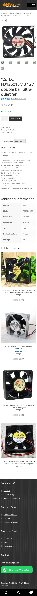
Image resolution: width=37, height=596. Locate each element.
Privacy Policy (9, 546)
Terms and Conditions (12, 498)
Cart (28, 590)
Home (5, 14)
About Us (7, 491)
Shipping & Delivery (11, 522)
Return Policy (8, 518)
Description (8, 141)
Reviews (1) (19, 141)
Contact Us (8, 539)
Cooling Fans (21, 14)
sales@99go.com (12, 563)
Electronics (12, 14)
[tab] (8, 141)
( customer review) (18, 99)
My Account (6, 592)
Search (18, 592)
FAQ (5, 542)
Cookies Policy (9, 494)
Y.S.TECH (9, 132)
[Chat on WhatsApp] (18, 569)
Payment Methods (10, 515)
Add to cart (15, 119)
